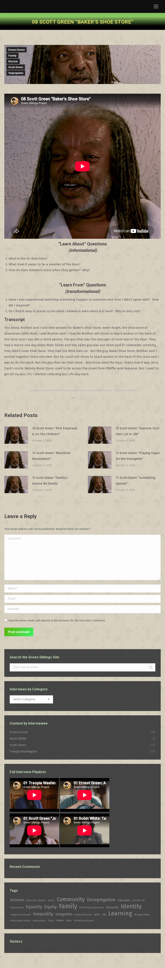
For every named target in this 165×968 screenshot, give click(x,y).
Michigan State (142, 914)
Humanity (112, 907)
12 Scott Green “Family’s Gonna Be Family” (49, 480)
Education (124, 900)
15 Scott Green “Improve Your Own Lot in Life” (137, 431)
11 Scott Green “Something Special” (135, 480)
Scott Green (15, 67)
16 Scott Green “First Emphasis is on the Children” (54, 431)
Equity (50, 906)
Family (12, 55)
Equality (34, 906)
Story (51, 920)
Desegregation (101, 899)
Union (60, 920)
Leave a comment (126, 390)
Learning (120, 913)
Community (71, 899)
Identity (131, 906)
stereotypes (39, 920)
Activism (17, 900)
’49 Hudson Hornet (84, 920)
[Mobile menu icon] (156, 6)
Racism (13, 61)
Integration (64, 914)
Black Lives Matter (36, 900)
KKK (90, 397)
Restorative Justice (20, 920)
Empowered (17, 907)
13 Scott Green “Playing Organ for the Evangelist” (138, 456)
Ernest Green (16, 49)
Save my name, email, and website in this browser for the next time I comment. (56, 620)
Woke (69, 920)
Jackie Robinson (83, 914)
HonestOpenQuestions (91, 907)
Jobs (81, 397)
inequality (43, 913)
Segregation (15, 73)
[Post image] (16, 435)
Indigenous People (20, 914)
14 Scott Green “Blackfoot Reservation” (51, 456)
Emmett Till (139, 900)
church (51, 900)
